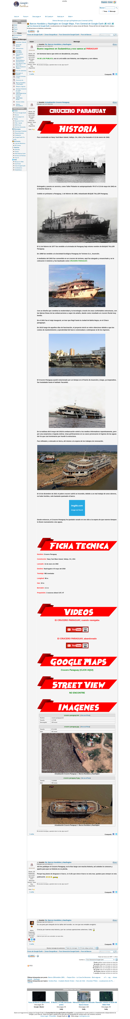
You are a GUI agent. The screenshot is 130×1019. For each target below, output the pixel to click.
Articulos (17, 149)
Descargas (36, 16)
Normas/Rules (18, 35)
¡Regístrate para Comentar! (79, 20)
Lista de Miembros (20, 143)
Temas (17, 151)
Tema (105, 11)
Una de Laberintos (21, 70)
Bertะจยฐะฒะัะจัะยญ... (101, 977)
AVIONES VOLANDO (19, 51)
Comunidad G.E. (19, 117)
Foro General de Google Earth (39, 26)
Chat (15, 31)
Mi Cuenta (48, 16)
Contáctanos (18, 167)
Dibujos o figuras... (21, 86)
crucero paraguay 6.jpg (71, 778)
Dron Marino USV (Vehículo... (21, 64)
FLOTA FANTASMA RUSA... (19, 98)
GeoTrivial (18, 163)
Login (67, 20)
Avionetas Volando (21, 42)
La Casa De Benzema (83, 977)
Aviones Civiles (20, 102)
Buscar (102, 8)
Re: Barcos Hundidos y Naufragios (58, 44)
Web (69, 16)
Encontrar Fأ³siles (92, 981)
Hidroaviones (19, 48)
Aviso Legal (44, 1016)
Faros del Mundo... (18, 45)
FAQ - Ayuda (18, 123)
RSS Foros (18, 125)
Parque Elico (71, 977)
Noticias (60, 16)
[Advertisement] (72, 88)
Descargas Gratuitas (20, 131)
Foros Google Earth (20, 113)
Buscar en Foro (19, 121)
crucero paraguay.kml (71, 715)
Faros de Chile (80, 981)
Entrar (110, 2)
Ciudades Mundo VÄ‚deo (66, 981)
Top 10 (17, 157)
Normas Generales (20, 127)
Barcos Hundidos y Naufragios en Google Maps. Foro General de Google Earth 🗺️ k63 (70, 23)
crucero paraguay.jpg (71, 727)
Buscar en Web (19, 161)
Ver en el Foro (85, 715)
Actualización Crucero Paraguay (57, 102)
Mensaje (112, 11)
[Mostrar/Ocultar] (26, 20)
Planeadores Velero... (19, 54)
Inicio (16, 16)
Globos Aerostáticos (19, 105)
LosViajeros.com (84, 1016)
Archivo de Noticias (20, 155)
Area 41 (30, 982)
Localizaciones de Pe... (106, 981)
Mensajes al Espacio (19, 73)
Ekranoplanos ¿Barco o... (20, 57)
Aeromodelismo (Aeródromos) (20, 61)
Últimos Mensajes (58, 20)
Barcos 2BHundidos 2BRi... (56, 977)
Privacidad (52, 1016)
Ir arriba (32, 74)
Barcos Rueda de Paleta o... (21, 67)
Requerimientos (19, 133)
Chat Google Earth (20, 165)
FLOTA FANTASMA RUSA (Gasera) (21, 93)
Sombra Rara (53, 981)
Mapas (16, 29)
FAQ (91, 20)
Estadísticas (18, 170)
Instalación (18, 135)
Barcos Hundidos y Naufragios (20, 83)
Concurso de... (20, 80)
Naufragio (37, 979)
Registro (104, 2)
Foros (25, 16)
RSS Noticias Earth (20, 153)
